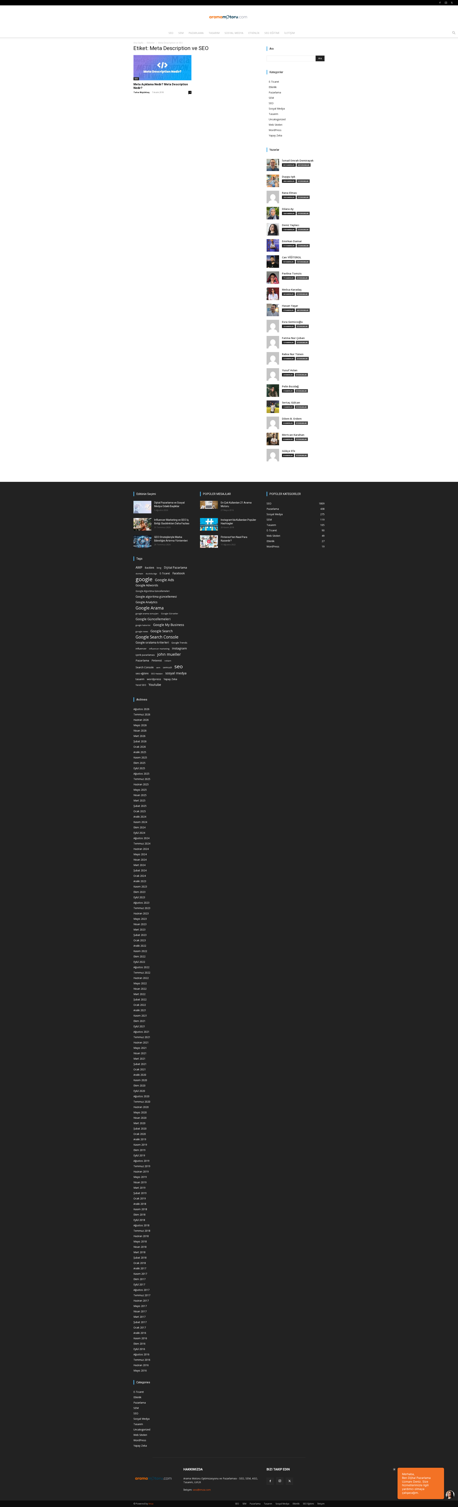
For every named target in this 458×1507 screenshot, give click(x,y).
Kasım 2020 (140, 1080)
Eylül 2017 (139, 1284)
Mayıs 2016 (140, 1370)
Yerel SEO (141, 685)
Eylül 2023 (139, 897)
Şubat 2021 (140, 1064)
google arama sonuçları (147, 613)
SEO (171, 33)
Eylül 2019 (139, 1155)
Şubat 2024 (140, 870)
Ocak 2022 (139, 1005)
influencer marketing (159, 648)
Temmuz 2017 (141, 1295)
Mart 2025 (139, 800)
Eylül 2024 (139, 832)
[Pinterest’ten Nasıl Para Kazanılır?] (209, 541)
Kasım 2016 (140, 1338)
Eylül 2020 (139, 1091)
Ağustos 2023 (141, 902)
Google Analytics (146, 602)
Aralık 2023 (139, 881)
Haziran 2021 (141, 1042)
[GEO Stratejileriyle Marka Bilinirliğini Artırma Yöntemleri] (142, 541)
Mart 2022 (139, 994)
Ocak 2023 (139, 940)
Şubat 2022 (140, 999)
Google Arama (150, 608)
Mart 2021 (139, 1058)
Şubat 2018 (140, 1257)
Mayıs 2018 (140, 1241)
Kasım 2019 (140, 1144)
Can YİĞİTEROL (291, 257)
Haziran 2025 (141, 784)
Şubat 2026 (140, 741)
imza (150, 1503)
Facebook (178, 573)
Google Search (161, 631)
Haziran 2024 (141, 849)
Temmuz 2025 (141, 779)
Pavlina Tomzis (292, 273)
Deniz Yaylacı (290, 225)
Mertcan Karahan (293, 434)
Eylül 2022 (139, 961)
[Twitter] (451, 2)
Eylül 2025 (139, 768)
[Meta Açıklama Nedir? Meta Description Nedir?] (162, 67)
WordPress (275, 130)
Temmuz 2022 (141, 972)
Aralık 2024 (139, 816)
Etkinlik (253, 33)
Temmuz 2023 (141, 908)
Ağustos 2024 (141, 838)
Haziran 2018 (141, 1236)
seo (178, 666)
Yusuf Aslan (289, 370)
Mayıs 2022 (140, 983)
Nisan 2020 (140, 1117)
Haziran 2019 (141, 1171)
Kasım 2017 (140, 1273)
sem (158, 667)
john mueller (169, 654)
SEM (181, 33)
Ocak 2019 (139, 1198)
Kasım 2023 (140, 886)
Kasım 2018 (140, 1209)
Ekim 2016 (139, 1343)
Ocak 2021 (139, 1069)
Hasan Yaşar (290, 305)
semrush (167, 667)
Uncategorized (277, 119)
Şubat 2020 (140, 1128)
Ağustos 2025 (141, 773)
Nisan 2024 (140, 859)
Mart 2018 (139, 1252)
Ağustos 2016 (141, 1354)
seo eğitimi (142, 673)
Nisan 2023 (140, 924)
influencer (141, 648)
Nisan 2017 (140, 1311)
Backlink (149, 567)
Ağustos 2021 (141, 1031)
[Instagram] (446, 2)
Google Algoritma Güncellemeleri (153, 591)
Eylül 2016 (139, 1349)
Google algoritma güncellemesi (156, 597)
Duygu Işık (288, 176)
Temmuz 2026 (141, 714)
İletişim (289, 33)
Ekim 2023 (139, 892)
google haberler (143, 625)
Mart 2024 (139, 865)
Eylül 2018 (139, 1220)
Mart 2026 (139, 736)
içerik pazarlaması (145, 654)
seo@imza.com (202, 1489)
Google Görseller (169, 613)
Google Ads (164, 580)
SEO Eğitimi (271, 33)
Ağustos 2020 (141, 1096)
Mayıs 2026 (140, 725)
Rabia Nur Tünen (292, 354)
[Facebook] (440, 2)
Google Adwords (147, 585)
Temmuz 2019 (141, 1166)
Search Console (145, 667)
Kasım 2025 (140, 757)
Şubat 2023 (140, 935)
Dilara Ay (288, 209)
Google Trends (179, 642)
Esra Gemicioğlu (292, 322)
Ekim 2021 (139, 1021)
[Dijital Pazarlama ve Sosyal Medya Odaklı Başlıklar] (142, 507)
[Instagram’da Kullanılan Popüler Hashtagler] (209, 524)
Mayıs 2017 (140, 1306)
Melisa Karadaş (291, 289)
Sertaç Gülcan (291, 402)
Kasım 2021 (140, 1015)
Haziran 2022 (141, 978)
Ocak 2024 (139, 875)
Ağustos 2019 (141, 1160)
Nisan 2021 (140, 1053)
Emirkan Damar (292, 241)
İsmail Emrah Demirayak (297, 160)
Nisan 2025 (140, 795)
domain (139, 573)
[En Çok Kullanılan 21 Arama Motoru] (209, 505)
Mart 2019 (139, 1187)
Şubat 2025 (140, 806)
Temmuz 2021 (141, 1037)
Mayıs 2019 (140, 1177)
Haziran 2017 (141, 1300)
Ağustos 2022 (141, 967)
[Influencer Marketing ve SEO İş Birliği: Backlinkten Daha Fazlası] (142, 524)
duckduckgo (151, 573)
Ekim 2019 (139, 1150)
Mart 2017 (139, 1316)
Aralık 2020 (139, 1074)
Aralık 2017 (139, 1268)
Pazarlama (196, 33)
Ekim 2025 (139, 763)
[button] (453, 33)
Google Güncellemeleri (153, 619)
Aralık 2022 (139, 945)
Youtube (155, 685)
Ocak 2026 (139, 746)
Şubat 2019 (140, 1193)
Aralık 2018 (139, 1203)
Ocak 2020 (139, 1134)
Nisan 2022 (140, 988)
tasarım (140, 679)
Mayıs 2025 (140, 789)
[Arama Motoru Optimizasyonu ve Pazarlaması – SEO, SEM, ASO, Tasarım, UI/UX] (229, 17)
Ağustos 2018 (141, 1225)
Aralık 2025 (139, 752)
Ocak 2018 (139, 1263)
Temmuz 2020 (141, 1101)
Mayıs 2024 (140, 854)
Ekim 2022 (139, 956)
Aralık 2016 (139, 1333)
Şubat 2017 (140, 1322)
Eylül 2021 (139, 1026)
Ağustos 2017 (141, 1290)
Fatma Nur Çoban (293, 338)
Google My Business (168, 624)
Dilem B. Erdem (292, 418)
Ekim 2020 (139, 1085)
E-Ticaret (274, 81)
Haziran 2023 (141, 913)
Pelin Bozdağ (290, 386)
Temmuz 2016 (141, 1359)
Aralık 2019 (139, 1139)
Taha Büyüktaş (141, 92)
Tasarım (214, 33)
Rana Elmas (289, 192)
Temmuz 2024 (141, 843)
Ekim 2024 (139, 827)
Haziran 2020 (141, 1107)
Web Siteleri (275, 124)
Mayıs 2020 (140, 1112)
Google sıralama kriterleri (152, 642)
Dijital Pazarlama (175, 567)
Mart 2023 (139, 929)
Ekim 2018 (139, 1214)
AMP (139, 567)
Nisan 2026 (140, 730)
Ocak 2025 (139, 811)
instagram (179, 648)
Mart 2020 (139, 1123)
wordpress (154, 679)
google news (142, 631)
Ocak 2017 (139, 1327)
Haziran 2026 (141, 720)
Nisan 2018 (140, 1247)
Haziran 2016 (141, 1365)
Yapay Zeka (275, 135)
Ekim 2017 (139, 1279)
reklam (167, 660)
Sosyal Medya (234, 33)
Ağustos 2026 (141, 709)
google (144, 579)
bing (159, 567)
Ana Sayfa (138, 42)
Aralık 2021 (139, 1010)
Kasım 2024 (140, 822)
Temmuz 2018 (141, 1230)
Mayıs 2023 (140, 918)
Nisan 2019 (140, 1182)
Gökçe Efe (288, 451)
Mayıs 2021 (140, 1048)
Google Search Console (157, 637)
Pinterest (157, 660)
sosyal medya (176, 673)
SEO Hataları (157, 673)
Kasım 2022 (140, 951)
